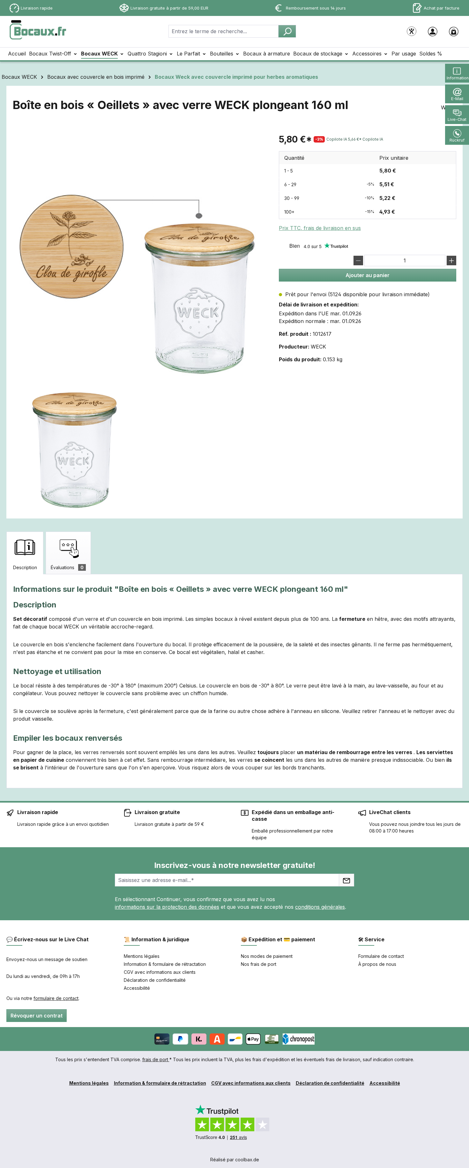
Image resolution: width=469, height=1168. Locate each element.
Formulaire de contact (381, 956)
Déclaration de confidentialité (155, 980)
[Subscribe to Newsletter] (346, 880)
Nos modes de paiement (267, 956)
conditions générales (320, 907)
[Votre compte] (433, 31)
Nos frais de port (258, 964)
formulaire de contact (56, 998)
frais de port (155, 1059)
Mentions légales (142, 956)
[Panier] (454, 31)
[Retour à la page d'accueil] (38, 30)
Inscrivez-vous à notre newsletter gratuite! (234, 865)
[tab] (24, 553)
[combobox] (223, 31)
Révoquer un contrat (37, 1015)
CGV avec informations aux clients (160, 972)
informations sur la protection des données (167, 907)
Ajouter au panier (368, 275)
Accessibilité (137, 988)
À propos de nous (377, 964)
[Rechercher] (287, 31)
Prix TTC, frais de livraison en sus (320, 228)
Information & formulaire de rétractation (165, 964)
